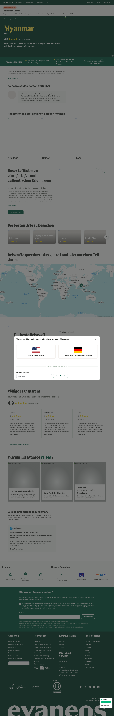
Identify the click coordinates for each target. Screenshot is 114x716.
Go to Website (60, 376)
